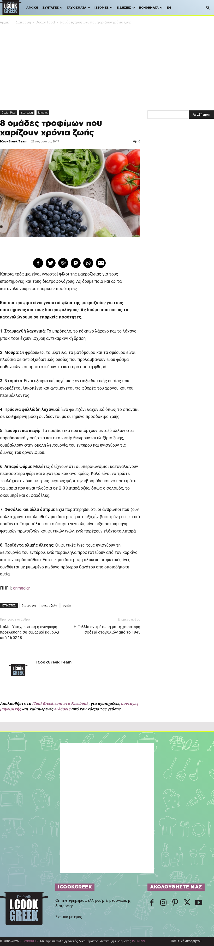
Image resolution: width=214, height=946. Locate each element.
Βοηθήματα (149, 7)
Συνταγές (51, 7)
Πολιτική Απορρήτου (186, 941)
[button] (207, 7)
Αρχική (32, 7)
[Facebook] (151, 903)
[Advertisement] (107, 64)
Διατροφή (23, 22)
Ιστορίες (101, 7)
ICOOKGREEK (29, 941)
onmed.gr (21, 588)
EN (169, 7)
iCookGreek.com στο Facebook (60, 703)
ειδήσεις (62, 708)
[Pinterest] (175, 903)
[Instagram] (163, 903)
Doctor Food (45, 22)
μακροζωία (49, 605)
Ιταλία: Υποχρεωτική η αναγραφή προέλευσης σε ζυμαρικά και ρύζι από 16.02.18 (29, 632)
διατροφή (29, 605)
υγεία (67, 605)
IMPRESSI (139, 941)
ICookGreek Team (13, 141)
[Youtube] (198, 903)
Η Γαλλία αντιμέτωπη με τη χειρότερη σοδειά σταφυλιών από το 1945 (107, 629)
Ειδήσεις (124, 7)
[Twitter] (187, 903)
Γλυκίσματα (76, 7)
